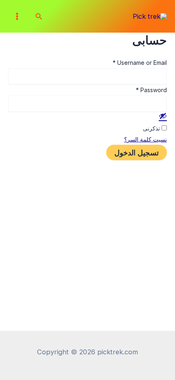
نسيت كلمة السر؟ (145, 139)
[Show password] (163, 116)
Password (151, 89)
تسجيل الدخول (136, 152)
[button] (38, 16)
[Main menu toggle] (17, 16)
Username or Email (140, 62)
